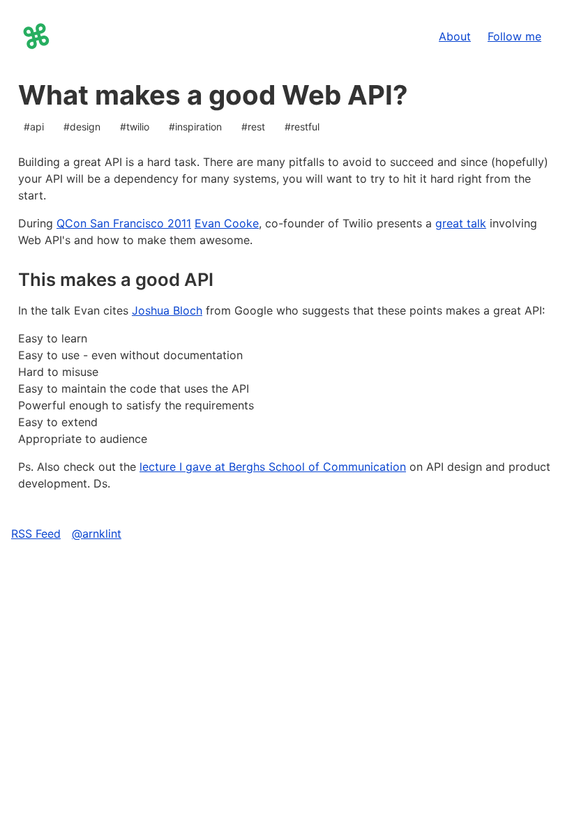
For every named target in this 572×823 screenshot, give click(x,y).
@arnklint (96, 534)
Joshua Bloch (167, 310)
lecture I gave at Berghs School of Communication (273, 467)
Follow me (514, 39)
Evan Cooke (227, 223)
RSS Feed (36, 534)
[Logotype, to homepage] (36, 36)
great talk (460, 223)
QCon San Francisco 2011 (124, 223)
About (458, 39)
